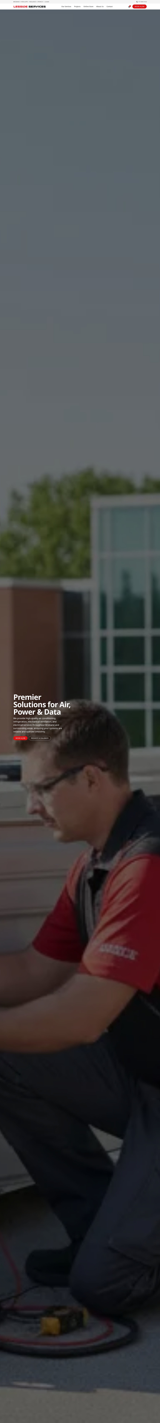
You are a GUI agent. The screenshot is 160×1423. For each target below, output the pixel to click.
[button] (66, 6)
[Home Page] (29, 6)
